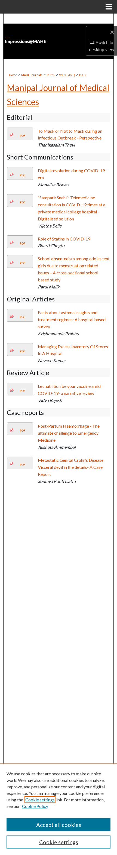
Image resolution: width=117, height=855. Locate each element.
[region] (58, 809)
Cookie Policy (35, 806)
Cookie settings (40, 799)
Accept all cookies (58, 824)
